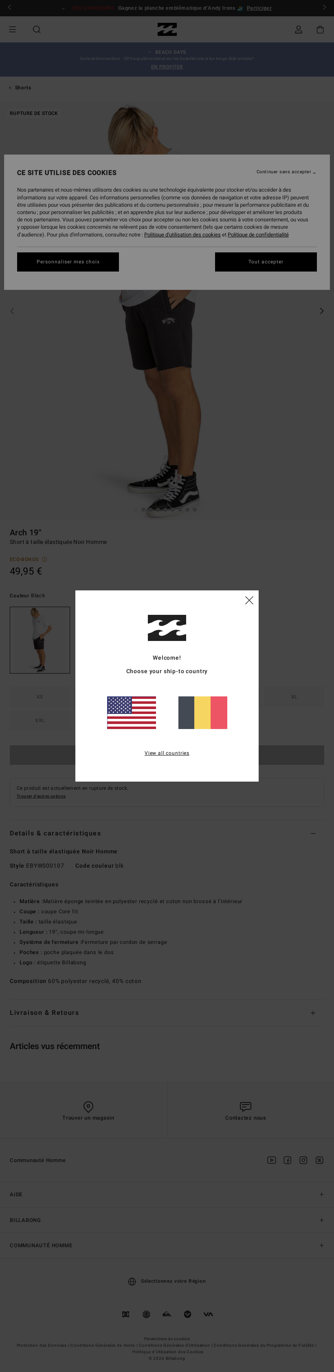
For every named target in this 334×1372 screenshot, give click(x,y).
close (249, 600)
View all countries (167, 753)
